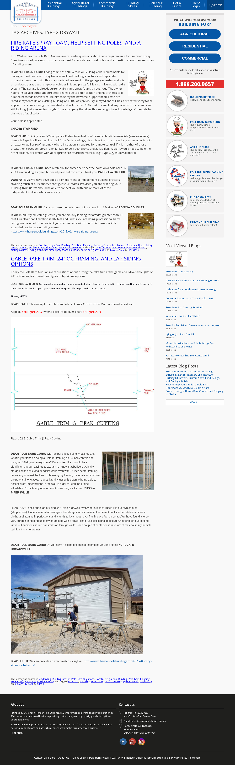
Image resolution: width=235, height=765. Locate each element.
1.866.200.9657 (195, 84)
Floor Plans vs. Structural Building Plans (187, 387)
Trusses (121, 245)
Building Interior (61, 679)
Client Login (195, 4)
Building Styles (132, 4)
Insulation (34, 247)
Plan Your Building (155, 4)
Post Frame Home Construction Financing (189, 371)
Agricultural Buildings (80, 4)
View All (195, 402)
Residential (195, 46)
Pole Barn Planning (82, 245)
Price (202, 97)
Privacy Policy (179, 757)
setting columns (20, 249)
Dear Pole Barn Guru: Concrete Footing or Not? (192, 280)
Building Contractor (104, 245)
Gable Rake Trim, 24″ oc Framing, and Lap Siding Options (76, 261)
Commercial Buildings (107, 4)
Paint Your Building (204, 222)
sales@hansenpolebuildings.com (148, 721)
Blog (52, 757)
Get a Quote (176, 4)
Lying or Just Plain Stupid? (180, 334)
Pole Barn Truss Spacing (179, 271)
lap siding (85, 681)
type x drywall (103, 247)
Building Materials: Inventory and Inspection (190, 374)
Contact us (40, 757)
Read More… (17, 732)
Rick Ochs (133, 249)
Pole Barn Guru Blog (205, 122)
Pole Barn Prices (99, 757)
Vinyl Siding (45, 679)
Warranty (117, 757)
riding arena (36, 249)
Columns (132, 245)
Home (14, 26)
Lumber (23, 247)
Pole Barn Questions (70, 247)
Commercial (195, 58)
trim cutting (97, 681)
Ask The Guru (199, 147)
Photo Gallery (200, 197)
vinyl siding (146, 681)
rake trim (73, 681)
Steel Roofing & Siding (23, 681)
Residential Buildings (54, 4)
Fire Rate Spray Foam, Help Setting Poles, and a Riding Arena (76, 45)
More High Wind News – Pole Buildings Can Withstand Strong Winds (190, 345)
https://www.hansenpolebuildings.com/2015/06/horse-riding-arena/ (54, 231)
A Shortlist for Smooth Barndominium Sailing (191, 289)
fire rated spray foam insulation (61, 249)
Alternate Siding (45, 681)
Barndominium (49, 247)
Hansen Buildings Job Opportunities (147, 757)
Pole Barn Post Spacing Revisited (184, 307)
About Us (63, 757)
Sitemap (195, 757)
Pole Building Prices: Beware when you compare (193, 325)
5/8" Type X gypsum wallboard (129, 247)
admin (40, 683)
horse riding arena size (93, 249)
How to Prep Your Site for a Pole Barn (187, 384)
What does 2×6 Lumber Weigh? (183, 316)
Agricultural (195, 34)
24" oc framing (113, 681)
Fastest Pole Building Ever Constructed (187, 355)
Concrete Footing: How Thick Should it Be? (189, 298)
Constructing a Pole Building (54, 245)
